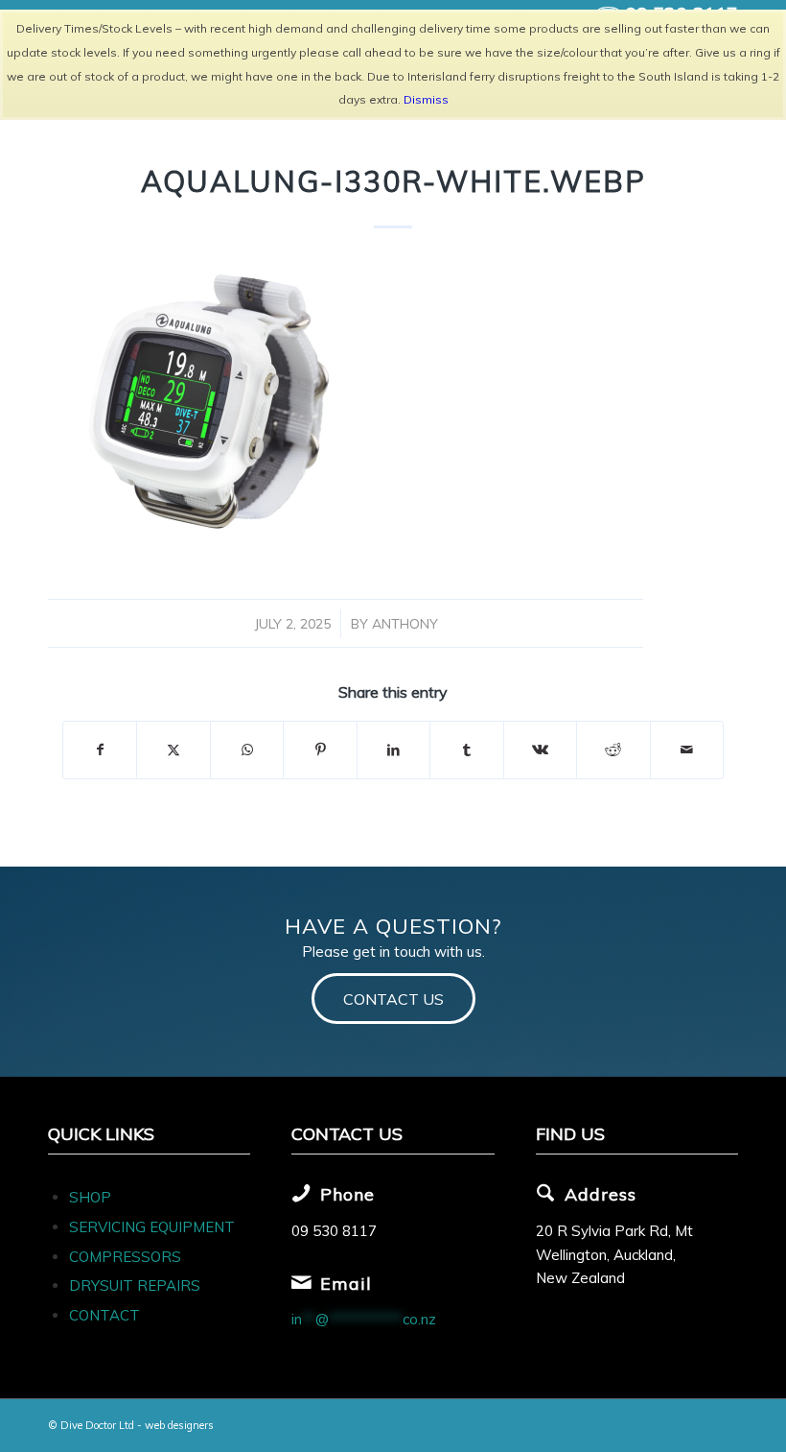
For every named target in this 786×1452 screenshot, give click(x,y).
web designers (179, 1425)
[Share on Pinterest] (320, 750)
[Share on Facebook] (99, 750)
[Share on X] (173, 750)
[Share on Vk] (540, 750)
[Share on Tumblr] (466, 750)
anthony (405, 623)
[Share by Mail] (687, 750)
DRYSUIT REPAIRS (134, 1285)
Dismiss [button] (426, 99)
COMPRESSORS (127, 1257)
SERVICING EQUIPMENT (152, 1227)
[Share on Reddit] (613, 750)
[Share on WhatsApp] (247, 750)
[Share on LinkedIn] (393, 750)
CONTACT (104, 1315)
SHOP (90, 1197)
